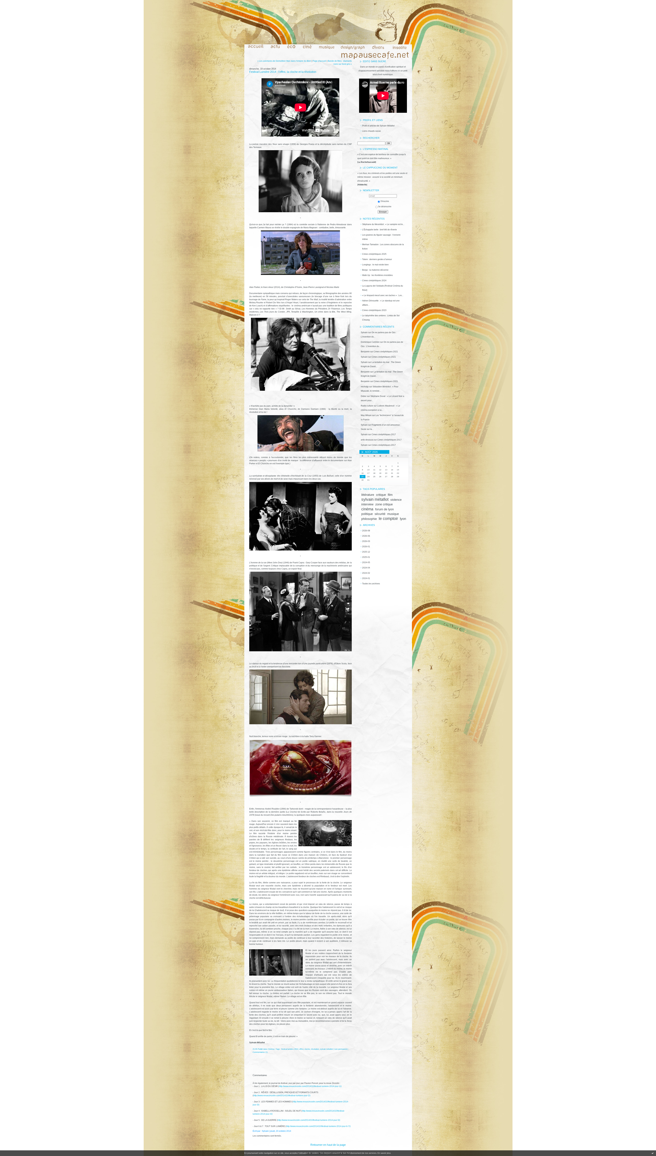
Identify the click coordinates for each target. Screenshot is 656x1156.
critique (381, 495)
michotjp (365, 386)
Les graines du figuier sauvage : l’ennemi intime (381, 237)
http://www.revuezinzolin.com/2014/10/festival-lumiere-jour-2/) (281, 1095)
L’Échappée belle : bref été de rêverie (379, 229)
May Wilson (366, 415)
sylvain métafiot (374, 499)
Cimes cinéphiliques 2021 (386, 351)
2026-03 (366, 541)
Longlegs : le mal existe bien (375, 264)
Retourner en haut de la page (328, 1144)
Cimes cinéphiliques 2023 (374, 310)
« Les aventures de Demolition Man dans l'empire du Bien (284, 61)
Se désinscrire (384, 206)
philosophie (369, 519)
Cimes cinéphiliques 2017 (384, 434)
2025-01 (366, 557)
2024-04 (366, 568)
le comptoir (388, 518)
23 (362, 477)
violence (396, 499)
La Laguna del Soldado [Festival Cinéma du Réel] (382, 288)
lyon (403, 519)
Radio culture (367, 406)
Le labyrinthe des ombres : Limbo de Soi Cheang (381, 317)
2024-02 (366, 573)
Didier (363, 396)
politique (367, 514)
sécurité (380, 514)
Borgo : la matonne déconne (375, 270)
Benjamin (365, 351)
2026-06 (366, 536)
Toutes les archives (371, 583)
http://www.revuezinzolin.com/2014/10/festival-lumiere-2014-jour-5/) (309, 1120)
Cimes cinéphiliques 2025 (374, 254)
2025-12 (366, 552)
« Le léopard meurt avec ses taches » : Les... (382, 295)
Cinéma (271, 1049)
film (390, 495)
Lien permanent (340, 1049)
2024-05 (366, 562)
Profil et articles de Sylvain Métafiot (378, 126)
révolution (315, 1049)
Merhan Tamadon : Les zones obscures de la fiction (383, 246)
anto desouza (367, 440)
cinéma (367, 509)
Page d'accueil (319, 61)
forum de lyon (384, 509)
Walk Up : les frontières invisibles (377, 275)
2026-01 (366, 546)
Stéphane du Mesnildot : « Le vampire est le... (383, 224)
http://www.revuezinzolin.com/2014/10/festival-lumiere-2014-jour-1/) (310, 1086)
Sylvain (364, 332)
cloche (307, 1049)
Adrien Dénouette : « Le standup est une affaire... (381, 303)
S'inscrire (384, 201)
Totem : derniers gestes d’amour (377, 259)
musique (393, 514)
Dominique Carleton (370, 342)
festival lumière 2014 (289, 1049)
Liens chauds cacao (371, 131)
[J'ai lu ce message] (652, 1153)
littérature (367, 495)
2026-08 (366, 530)
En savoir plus (384, 1153)
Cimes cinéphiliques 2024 (374, 280)
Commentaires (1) (260, 1052)
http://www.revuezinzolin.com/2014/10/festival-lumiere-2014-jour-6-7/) (318, 1126)
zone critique (384, 504)
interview (367, 504)
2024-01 (366, 578)
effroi (301, 1049)
